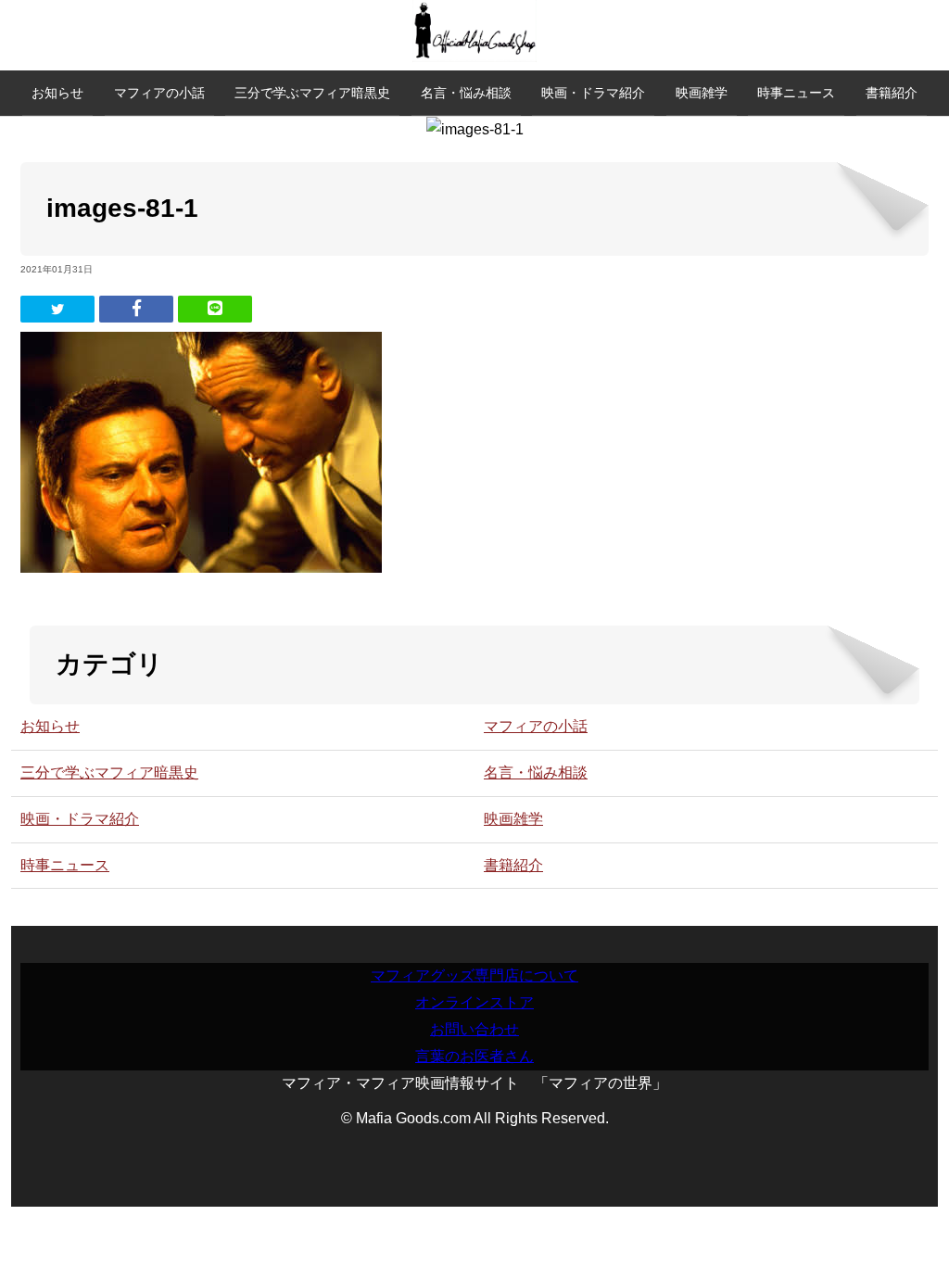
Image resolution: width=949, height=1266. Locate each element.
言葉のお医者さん (474, 1056)
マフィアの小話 (159, 92)
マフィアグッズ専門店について (474, 975)
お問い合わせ (474, 1029)
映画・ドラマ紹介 (593, 92)
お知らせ (57, 92)
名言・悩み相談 (466, 92)
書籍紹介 (891, 92)
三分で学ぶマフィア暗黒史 (312, 92)
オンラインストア (474, 1002)
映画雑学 (702, 92)
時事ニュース (796, 92)
